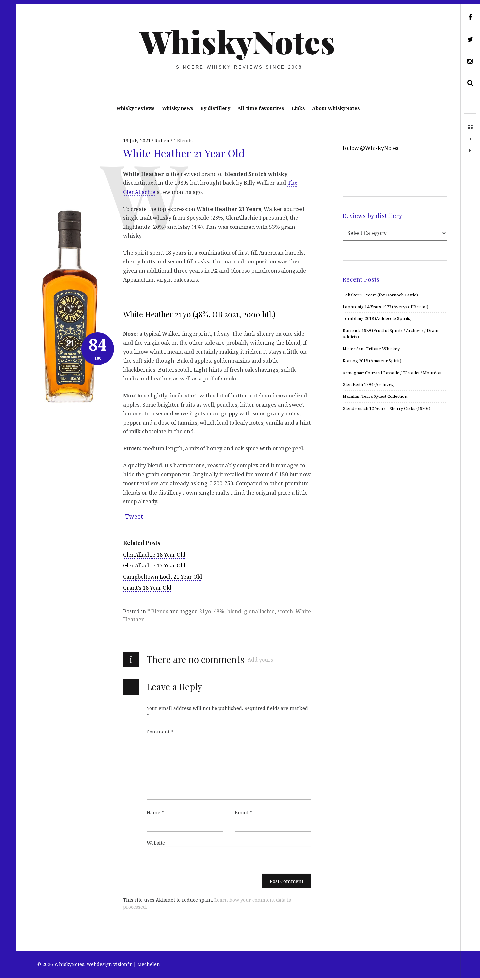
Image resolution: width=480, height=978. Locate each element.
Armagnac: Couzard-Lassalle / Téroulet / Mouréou (392, 373)
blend (234, 611)
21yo (205, 611)
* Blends (157, 611)
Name (155, 812)
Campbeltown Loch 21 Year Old (162, 576)
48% (219, 611)
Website (156, 843)
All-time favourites (260, 108)
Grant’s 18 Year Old (147, 587)
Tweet (134, 516)
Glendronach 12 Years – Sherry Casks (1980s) (386, 408)
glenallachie (259, 611)
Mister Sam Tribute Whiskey (371, 349)
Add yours (260, 659)
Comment (160, 732)
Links (298, 108)
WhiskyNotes (237, 41)
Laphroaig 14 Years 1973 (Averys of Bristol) (385, 307)
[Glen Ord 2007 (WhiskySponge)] (470, 151)
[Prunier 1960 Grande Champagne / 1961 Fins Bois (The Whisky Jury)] (470, 139)
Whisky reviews (135, 108)
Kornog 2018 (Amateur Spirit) (372, 360)
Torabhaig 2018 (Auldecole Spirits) (377, 318)
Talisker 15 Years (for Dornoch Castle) (380, 295)
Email (243, 812)
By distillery (215, 108)
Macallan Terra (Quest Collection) (376, 396)
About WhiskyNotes (336, 108)
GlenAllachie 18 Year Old (154, 554)
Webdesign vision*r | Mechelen (123, 964)
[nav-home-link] (470, 127)
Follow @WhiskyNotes (370, 148)
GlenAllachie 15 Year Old (154, 565)
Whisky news (177, 108)
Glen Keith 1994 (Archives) (369, 384)
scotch (285, 611)
